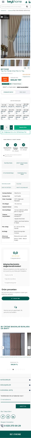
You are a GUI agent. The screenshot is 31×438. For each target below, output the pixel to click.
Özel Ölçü (23, 92)
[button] (29, 347)
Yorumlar (18, 183)
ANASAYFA (3, 10)
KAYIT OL (23, 406)
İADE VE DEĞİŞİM (6, 187)
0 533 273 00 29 (12, 425)
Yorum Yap (16, 298)
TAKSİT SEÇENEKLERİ (22, 187)
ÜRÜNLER (10, 10)
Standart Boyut (8, 92)
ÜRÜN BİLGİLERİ (6, 183)
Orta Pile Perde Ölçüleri (15, 100)
